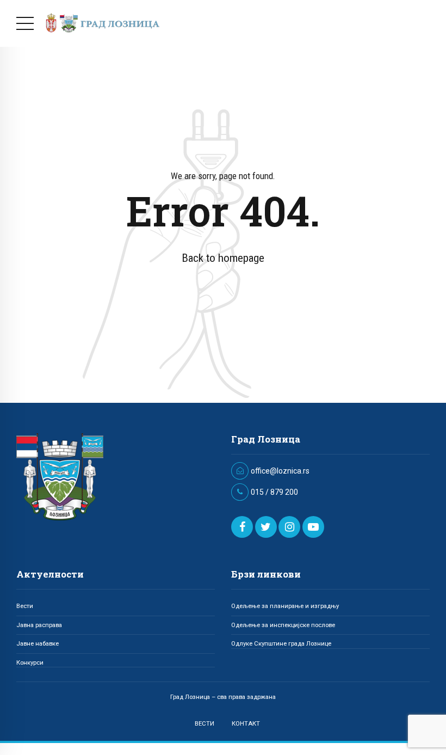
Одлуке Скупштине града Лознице (281, 643)
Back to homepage (223, 258)
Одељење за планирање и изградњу (285, 606)
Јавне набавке (37, 643)
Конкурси (30, 662)
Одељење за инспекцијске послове (283, 625)
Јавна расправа (39, 625)
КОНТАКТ (246, 723)
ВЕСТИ (204, 723)
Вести (24, 606)
